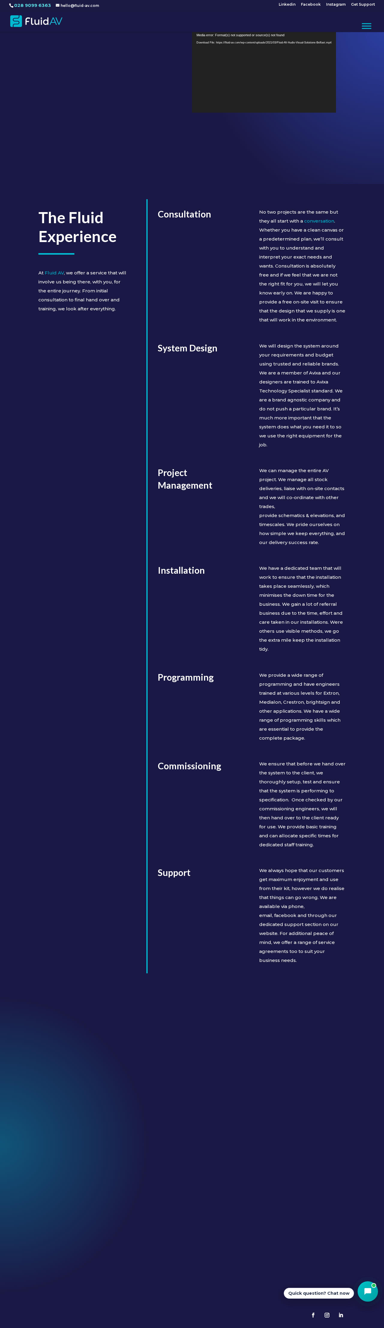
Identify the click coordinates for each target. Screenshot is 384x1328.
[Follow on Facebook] (313, 1315)
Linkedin (287, 5)
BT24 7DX (95, 1232)
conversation (319, 221)
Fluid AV (54, 273)
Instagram (336, 5)
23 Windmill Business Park (94, 1217)
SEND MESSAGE (316, 1128)
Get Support (363, 5)
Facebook (311, 5)
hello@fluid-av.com (307, 1217)
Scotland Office (192, 1208)
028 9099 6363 (32, 5)
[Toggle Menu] (366, 26)
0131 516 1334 (192, 1243)
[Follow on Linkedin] (341, 1315)
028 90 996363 (94, 1243)
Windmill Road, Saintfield (95, 1224)
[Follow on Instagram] (327, 1315)
